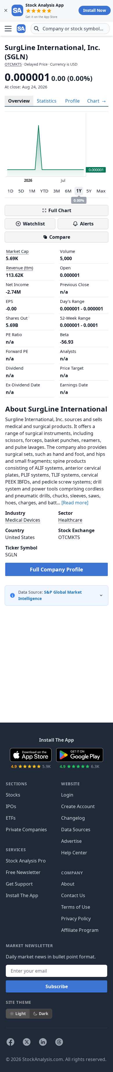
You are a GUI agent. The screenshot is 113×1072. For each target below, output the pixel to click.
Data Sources (75, 829)
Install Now (94, 10)
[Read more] (74, 502)
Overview (19, 101)
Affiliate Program (80, 930)
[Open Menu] (8, 28)
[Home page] (21, 29)
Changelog (73, 818)
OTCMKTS (13, 64)
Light (20, 1013)
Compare (59, 237)
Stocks (13, 795)
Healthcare (70, 520)
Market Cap (17, 251)
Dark (43, 1013)
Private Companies (26, 829)
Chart (94, 101)
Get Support (19, 884)
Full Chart (59, 210)
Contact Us (73, 895)
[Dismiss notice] (5, 10)
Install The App (22, 895)
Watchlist (34, 224)
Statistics (47, 101)
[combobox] (70, 28)
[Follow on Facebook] (10, 1042)
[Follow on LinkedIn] (43, 1042)
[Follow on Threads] (59, 1042)
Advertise (71, 841)
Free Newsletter (23, 872)
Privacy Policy (76, 918)
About (67, 884)
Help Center (74, 852)
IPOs (11, 806)
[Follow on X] (26, 1042)
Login (67, 795)
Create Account (78, 806)
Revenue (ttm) (19, 268)
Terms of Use (75, 907)
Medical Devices (22, 520)
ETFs (11, 818)
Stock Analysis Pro (26, 861)
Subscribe (56, 986)
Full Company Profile (56, 569)
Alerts (87, 224)
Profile (72, 101)
